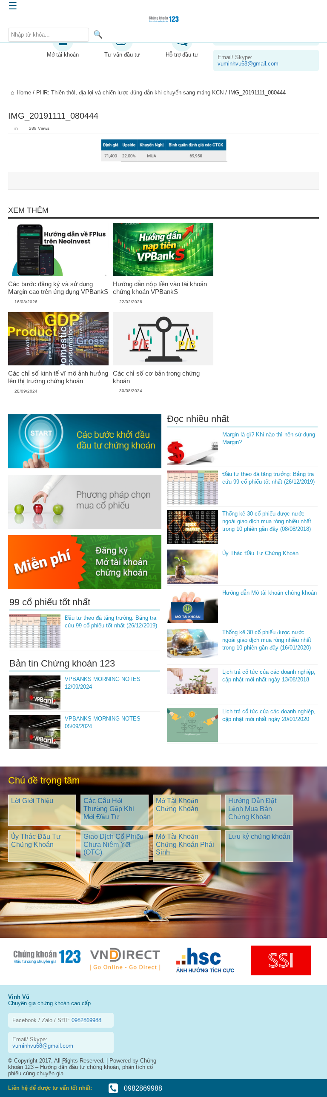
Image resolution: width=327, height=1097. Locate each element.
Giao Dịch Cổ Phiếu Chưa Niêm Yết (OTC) (113, 844)
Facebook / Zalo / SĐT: (56, 1020)
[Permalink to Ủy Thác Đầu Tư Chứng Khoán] (192, 567)
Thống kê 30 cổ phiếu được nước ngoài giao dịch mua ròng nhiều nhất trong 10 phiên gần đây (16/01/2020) (266, 640)
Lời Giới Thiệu (32, 800)
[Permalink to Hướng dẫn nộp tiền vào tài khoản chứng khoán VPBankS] (163, 249)
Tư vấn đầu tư (122, 54)
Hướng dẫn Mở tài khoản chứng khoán (269, 593)
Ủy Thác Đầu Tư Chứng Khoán (260, 553)
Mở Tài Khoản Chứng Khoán (177, 804)
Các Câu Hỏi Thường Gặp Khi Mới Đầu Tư (108, 809)
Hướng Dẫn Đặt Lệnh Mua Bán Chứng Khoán (252, 809)
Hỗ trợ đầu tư (182, 54)
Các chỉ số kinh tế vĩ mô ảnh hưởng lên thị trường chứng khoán (58, 377)
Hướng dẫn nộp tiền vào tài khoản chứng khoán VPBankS (160, 287)
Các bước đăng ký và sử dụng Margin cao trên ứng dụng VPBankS (58, 287)
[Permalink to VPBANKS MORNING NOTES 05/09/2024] (34, 732)
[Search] (98, 34)
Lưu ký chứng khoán (259, 836)
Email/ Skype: (248, 60)
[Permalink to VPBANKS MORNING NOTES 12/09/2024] (34, 692)
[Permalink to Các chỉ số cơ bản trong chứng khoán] (163, 339)
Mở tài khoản (63, 54)
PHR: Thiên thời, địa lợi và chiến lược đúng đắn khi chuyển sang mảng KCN (130, 92)
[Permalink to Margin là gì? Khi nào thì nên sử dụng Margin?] (192, 448)
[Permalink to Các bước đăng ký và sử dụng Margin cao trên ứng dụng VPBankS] (58, 249)
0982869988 (142, 1088)
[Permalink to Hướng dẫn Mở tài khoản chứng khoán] (192, 606)
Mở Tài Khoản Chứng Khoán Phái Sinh (185, 844)
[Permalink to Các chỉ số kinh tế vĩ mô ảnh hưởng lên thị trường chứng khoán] (58, 339)
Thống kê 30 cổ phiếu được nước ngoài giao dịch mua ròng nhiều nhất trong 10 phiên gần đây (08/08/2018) (266, 521)
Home (24, 92)
